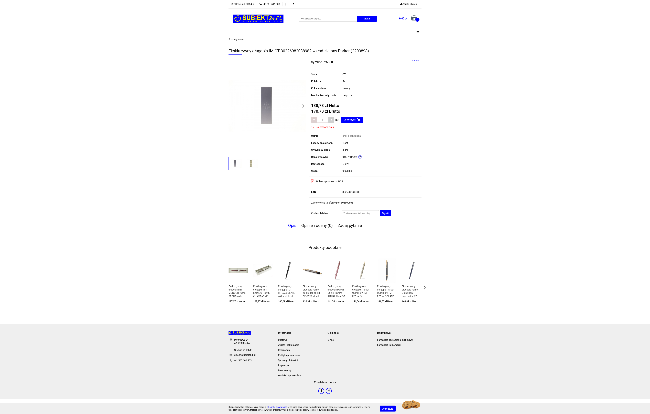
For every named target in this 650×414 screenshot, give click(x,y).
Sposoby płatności (288, 360)
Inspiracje (283, 365)
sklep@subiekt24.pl (245, 355)
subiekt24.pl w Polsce (289, 375)
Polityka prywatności (289, 355)
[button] (284, 333)
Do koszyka (350, 119)
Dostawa (282, 340)
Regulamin (284, 350)
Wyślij (385, 213)
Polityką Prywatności (277, 407)
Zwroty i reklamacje (288, 345)
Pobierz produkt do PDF (329, 181)
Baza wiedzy (284, 370)
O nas (331, 340)
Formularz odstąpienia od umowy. (395, 340)
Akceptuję (387, 408)
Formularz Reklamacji (389, 345)
